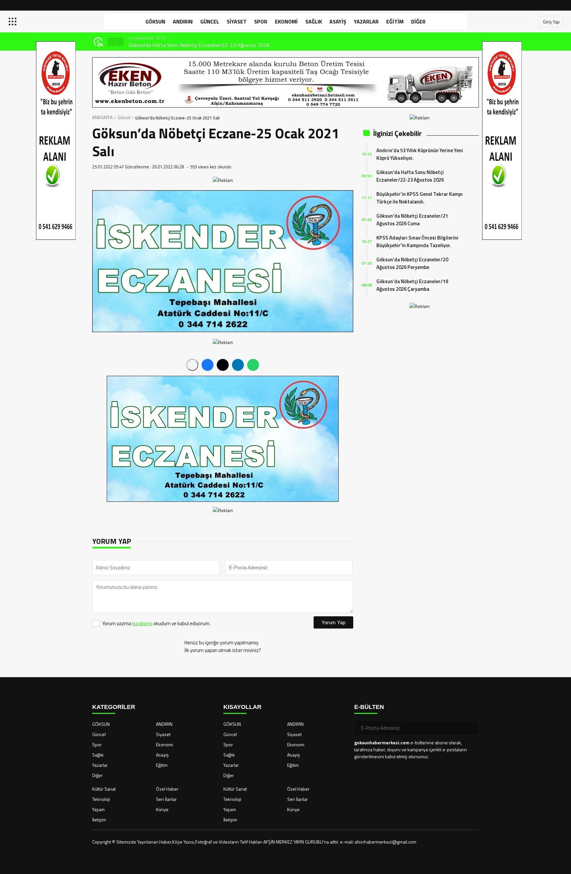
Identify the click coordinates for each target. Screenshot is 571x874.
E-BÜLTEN (369, 707)
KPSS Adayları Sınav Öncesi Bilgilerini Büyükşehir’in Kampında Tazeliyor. (417, 241)
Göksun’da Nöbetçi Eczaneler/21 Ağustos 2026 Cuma (412, 219)
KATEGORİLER (113, 707)
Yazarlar (366, 21)
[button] (111, 41)
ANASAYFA (102, 117)
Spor (260, 21)
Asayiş (337, 21)
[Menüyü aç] (13, 21)
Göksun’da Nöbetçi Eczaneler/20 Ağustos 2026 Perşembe (412, 263)
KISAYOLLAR (242, 707)
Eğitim (394, 21)
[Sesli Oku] (192, 365)
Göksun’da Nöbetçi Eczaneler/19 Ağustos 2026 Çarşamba (412, 285)
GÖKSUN (155, 21)
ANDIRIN (183, 21)
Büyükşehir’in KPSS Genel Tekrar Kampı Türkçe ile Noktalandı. (419, 197)
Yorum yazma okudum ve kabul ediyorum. (156, 623)
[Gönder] (471, 728)
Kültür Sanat (104, 788)
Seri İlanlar (166, 799)
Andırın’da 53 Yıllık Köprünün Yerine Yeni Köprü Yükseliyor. (419, 154)
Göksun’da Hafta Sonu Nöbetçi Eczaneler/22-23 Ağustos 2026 (410, 176)
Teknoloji (101, 799)
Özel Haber (167, 788)
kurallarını (142, 623)
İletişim (99, 819)
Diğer (418, 21)
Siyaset (237, 21)
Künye (162, 809)
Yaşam (98, 809)
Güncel (209, 21)
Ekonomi (286, 21)
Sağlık (313, 21)
